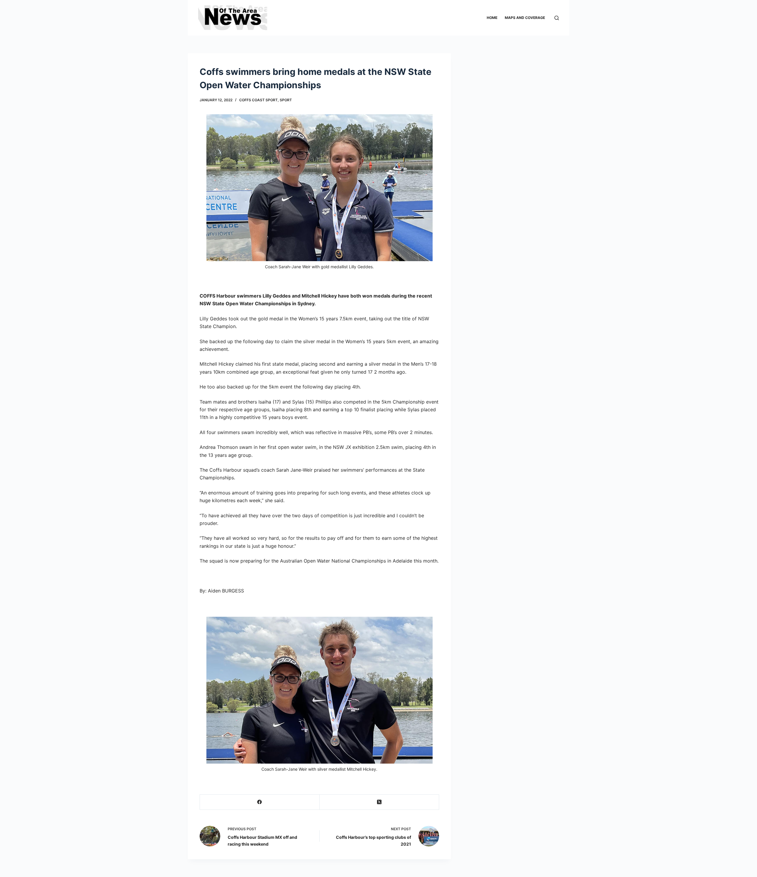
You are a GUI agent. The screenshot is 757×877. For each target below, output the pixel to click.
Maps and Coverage (525, 17)
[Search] (556, 18)
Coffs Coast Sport (258, 100)
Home (492, 17)
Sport (286, 100)
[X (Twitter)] (379, 802)
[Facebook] (260, 802)
